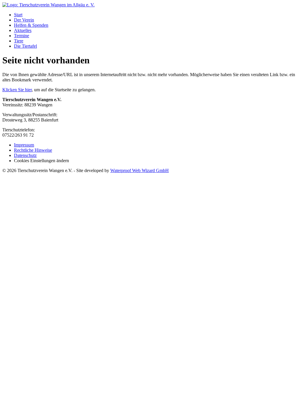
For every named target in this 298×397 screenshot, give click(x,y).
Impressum (24, 144)
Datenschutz (25, 155)
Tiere (18, 40)
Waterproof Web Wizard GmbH (139, 170)
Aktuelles (22, 30)
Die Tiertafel (25, 46)
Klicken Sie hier (17, 89)
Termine (21, 35)
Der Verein (24, 19)
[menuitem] (155, 14)
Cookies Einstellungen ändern (41, 160)
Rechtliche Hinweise (33, 150)
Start (18, 14)
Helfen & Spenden (31, 25)
